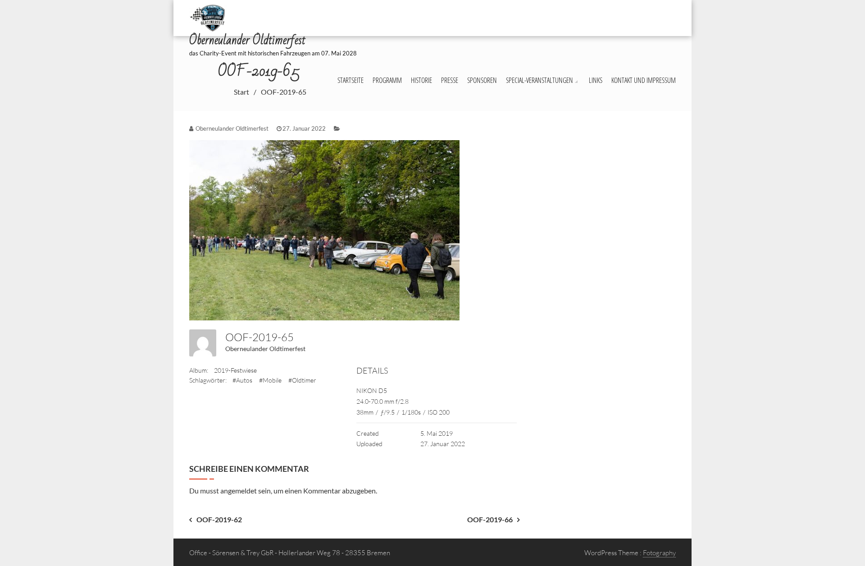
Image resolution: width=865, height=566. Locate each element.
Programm (387, 80)
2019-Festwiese (235, 370)
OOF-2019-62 (219, 519)
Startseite (350, 80)
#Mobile (270, 380)
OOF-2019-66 (490, 519)
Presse (449, 80)
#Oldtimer (302, 380)
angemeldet (238, 490)
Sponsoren (482, 80)
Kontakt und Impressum (643, 80)
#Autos (242, 380)
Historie (421, 80)
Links (595, 80)
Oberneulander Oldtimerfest (265, 348)
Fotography (659, 552)
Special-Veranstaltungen (539, 80)
